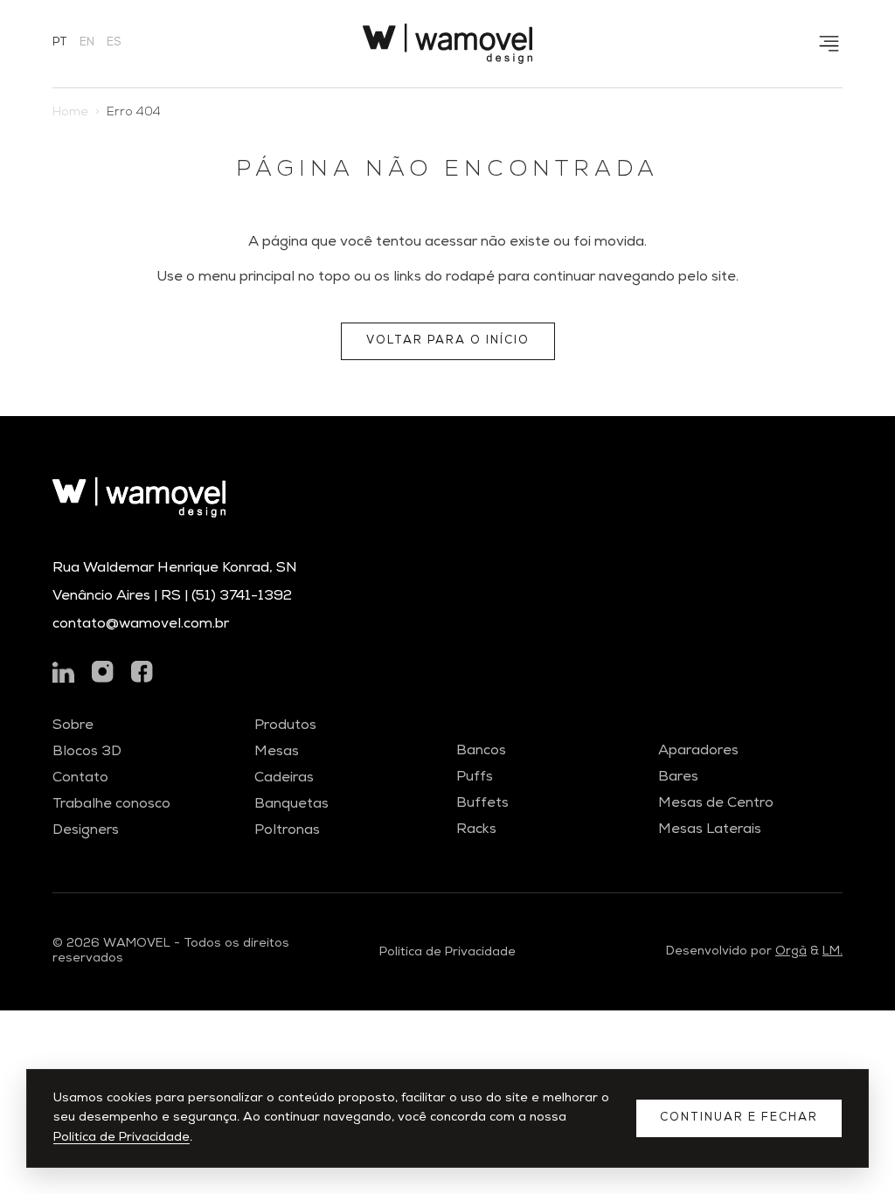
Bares (678, 778)
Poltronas (287, 831)
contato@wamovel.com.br (140, 625)
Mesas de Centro (716, 804)
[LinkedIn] (63, 672)
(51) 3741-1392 (241, 597)
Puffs (474, 778)
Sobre (73, 726)
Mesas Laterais (709, 830)
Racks (476, 830)
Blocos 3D (86, 753)
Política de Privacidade (121, 1138)
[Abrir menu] (829, 44)
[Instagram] (103, 672)
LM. (832, 952)
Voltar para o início (448, 341)
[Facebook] (142, 672)
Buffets (482, 804)
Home (70, 113)
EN (87, 43)
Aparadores (698, 752)
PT (59, 43)
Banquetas (291, 805)
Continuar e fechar (739, 1118)
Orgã (791, 952)
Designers (85, 831)
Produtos (285, 726)
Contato (80, 779)
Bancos (481, 752)
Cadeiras (284, 779)
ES (114, 43)
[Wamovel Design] (447, 44)
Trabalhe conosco (111, 805)
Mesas (276, 753)
